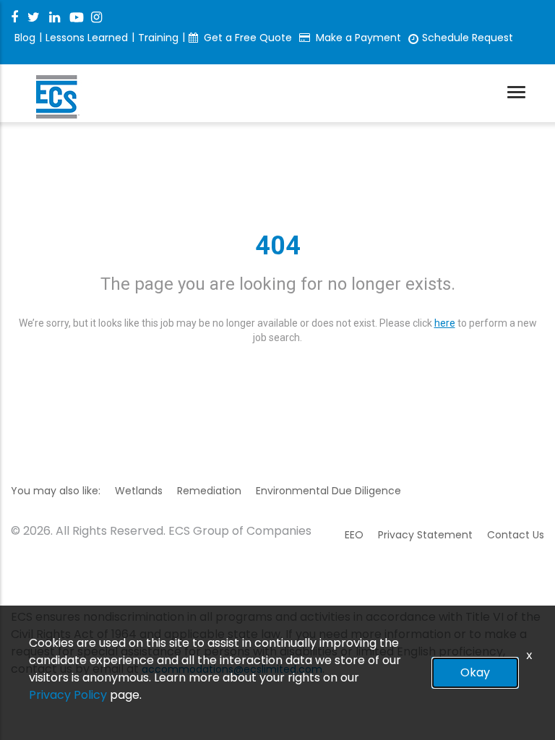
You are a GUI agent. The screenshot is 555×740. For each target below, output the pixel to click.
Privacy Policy (68, 695)
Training (158, 37)
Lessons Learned (87, 37)
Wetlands (139, 490)
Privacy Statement (425, 535)
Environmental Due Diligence (328, 490)
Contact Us (515, 535)
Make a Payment (358, 37)
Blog (24, 37)
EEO (354, 535)
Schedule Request (467, 37)
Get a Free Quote (248, 37)
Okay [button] (475, 672)
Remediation (209, 490)
